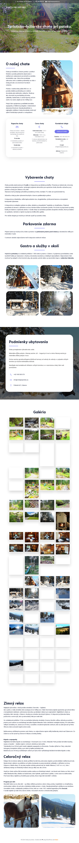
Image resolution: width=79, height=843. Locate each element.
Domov (71, 7)
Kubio (56, 839)
